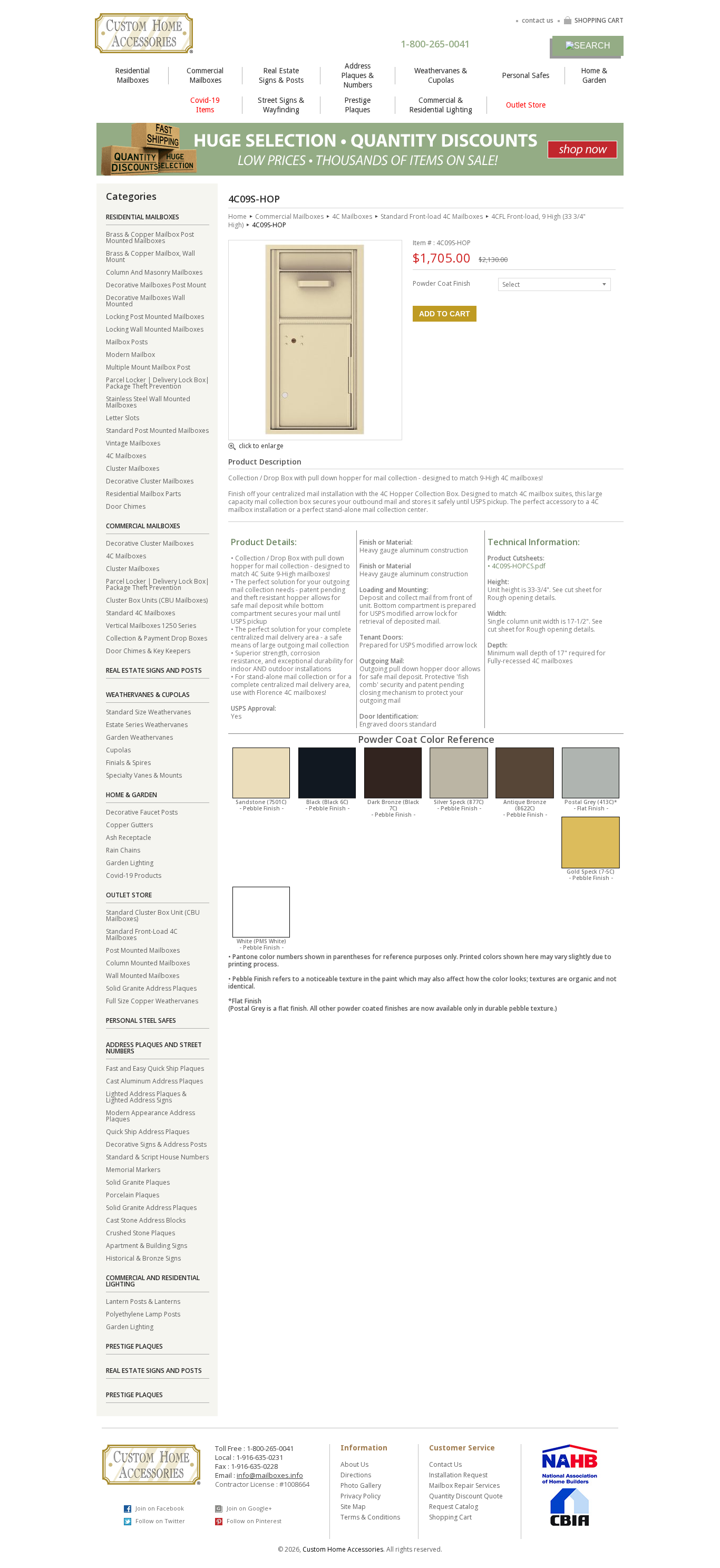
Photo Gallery (360, 1485)
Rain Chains (123, 850)
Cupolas (118, 749)
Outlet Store (526, 105)
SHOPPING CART (599, 20)
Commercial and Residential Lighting (153, 1281)
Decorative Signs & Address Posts (156, 1144)
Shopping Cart (450, 1517)
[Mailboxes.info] (144, 46)
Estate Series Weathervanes (147, 724)
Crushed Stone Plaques (140, 1232)
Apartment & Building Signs (146, 1245)
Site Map (353, 1506)
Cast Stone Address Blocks (146, 1220)
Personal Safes (525, 75)
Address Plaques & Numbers (357, 75)
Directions (355, 1474)
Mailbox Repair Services (464, 1485)
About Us (354, 1464)
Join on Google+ (248, 1508)
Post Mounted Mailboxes (143, 950)
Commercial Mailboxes (205, 75)
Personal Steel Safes (141, 1020)
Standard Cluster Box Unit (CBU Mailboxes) (153, 915)
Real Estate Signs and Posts (154, 670)
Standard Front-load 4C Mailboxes (432, 216)
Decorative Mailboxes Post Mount (156, 284)
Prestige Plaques (357, 105)
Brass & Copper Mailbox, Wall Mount (150, 256)
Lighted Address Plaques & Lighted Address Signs (146, 1096)
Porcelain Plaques (132, 1194)
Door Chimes (125, 506)
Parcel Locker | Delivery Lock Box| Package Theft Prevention (157, 382)
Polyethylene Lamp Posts (143, 1314)
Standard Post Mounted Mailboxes (157, 430)
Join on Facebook (159, 1508)
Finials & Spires (128, 762)
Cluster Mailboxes (132, 468)
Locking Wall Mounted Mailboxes (154, 329)
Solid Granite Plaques (138, 1182)
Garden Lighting (129, 862)
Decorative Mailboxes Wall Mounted (145, 300)
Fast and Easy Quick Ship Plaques (155, 1068)
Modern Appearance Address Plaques (150, 1115)
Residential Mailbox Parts (143, 493)
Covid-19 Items (205, 105)
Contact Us (445, 1464)
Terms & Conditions (370, 1517)
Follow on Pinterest (253, 1521)
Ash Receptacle (128, 837)
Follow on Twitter (159, 1521)
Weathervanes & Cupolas (440, 75)
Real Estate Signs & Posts (281, 75)
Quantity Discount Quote (466, 1496)
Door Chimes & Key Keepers (148, 650)
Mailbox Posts (127, 341)
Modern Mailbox (130, 354)
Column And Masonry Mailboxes (154, 272)
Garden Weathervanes (139, 737)
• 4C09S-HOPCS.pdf (517, 566)
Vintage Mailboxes (133, 443)
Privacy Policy (360, 1496)
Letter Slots (122, 417)
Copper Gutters (129, 824)
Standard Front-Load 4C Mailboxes (142, 934)
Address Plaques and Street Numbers (154, 1048)
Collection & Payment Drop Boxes (156, 638)
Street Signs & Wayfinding (281, 105)
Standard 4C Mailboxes (140, 612)
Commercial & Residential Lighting (440, 105)
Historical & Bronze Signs (143, 1258)
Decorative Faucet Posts (142, 812)
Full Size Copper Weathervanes (152, 1000)
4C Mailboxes (126, 455)
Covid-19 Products (133, 875)
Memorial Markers (133, 1169)
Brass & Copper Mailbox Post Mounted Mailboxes (150, 237)
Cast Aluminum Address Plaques (154, 1081)
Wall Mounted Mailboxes (142, 975)
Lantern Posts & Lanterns (143, 1301)
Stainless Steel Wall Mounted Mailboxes (148, 401)
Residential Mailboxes (132, 75)
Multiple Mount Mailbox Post (148, 367)
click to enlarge (261, 446)
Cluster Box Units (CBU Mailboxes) (157, 600)
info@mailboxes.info (270, 1475)
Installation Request (458, 1474)
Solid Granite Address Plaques (151, 988)
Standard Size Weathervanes (148, 711)
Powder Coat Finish (441, 283)
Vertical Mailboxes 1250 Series (151, 625)
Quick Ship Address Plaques (147, 1131)
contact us (537, 20)
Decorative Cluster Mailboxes (149, 481)
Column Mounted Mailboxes (148, 962)
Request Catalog (453, 1506)
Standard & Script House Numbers (157, 1156)
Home (237, 216)
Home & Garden (594, 75)
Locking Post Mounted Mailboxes (155, 316)
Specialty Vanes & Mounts (144, 775)
